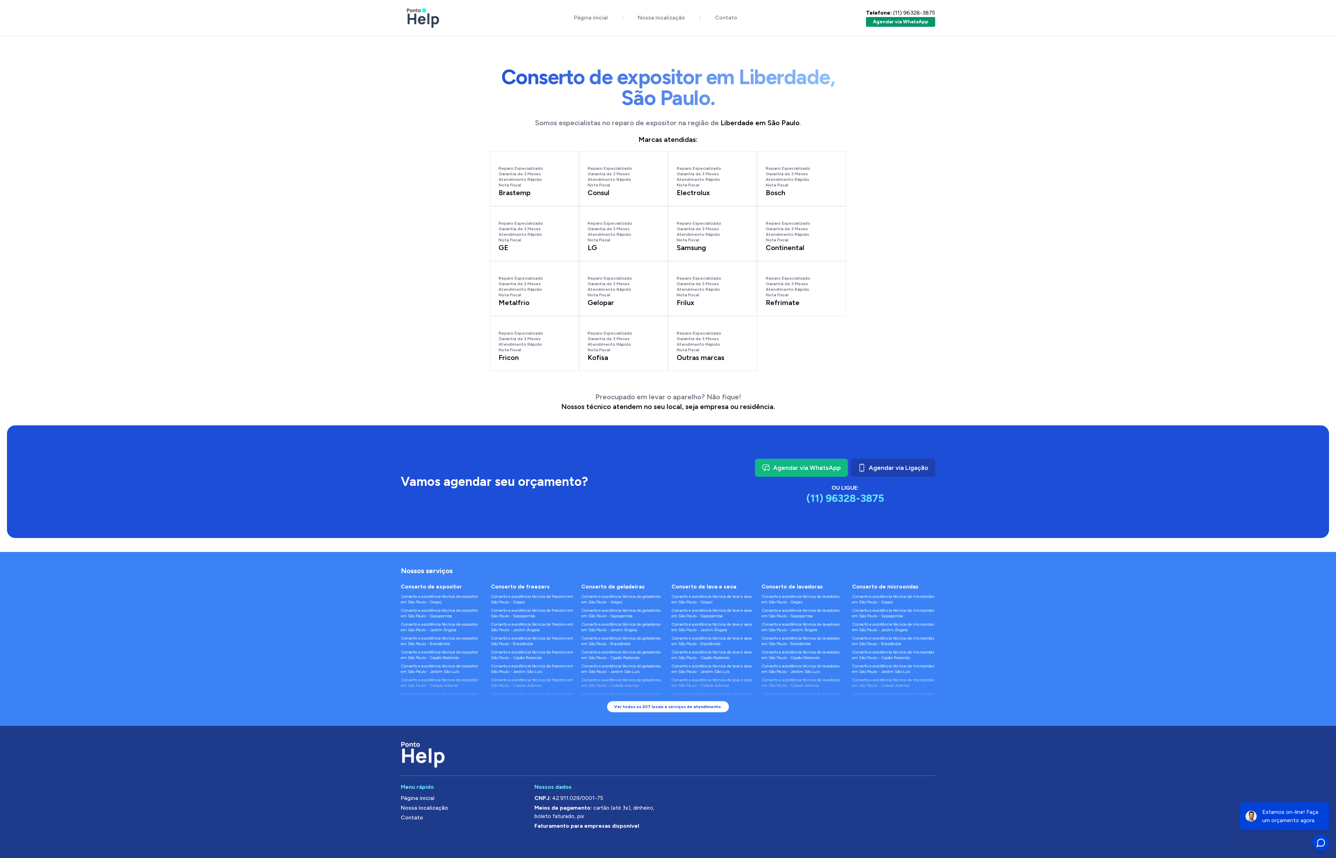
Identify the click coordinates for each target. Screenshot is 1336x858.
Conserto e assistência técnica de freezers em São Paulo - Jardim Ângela (532, 627)
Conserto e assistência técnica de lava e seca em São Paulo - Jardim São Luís (711, 669)
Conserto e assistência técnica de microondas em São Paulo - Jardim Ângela (893, 627)
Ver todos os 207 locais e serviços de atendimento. (668, 706)
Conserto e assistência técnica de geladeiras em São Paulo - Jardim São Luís (621, 669)
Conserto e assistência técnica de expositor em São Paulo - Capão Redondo (439, 655)
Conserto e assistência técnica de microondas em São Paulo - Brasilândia (893, 641)
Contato (726, 17)
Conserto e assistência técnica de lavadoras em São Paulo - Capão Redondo (801, 655)
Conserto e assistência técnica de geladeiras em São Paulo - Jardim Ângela (621, 627)
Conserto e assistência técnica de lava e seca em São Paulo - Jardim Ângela (711, 627)
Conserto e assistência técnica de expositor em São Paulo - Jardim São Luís (439, 669)
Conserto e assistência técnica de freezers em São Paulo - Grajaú (532, 599)
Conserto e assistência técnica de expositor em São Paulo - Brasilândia (439, 641)
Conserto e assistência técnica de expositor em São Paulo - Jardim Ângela (439, 627)
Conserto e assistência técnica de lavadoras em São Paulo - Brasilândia (801, 641)
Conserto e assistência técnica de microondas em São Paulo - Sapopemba (893, 613)
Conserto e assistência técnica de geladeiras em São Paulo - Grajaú (621, 599)
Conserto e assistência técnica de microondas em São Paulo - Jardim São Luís (893, 669)
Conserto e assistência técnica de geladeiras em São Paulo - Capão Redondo (621, 655)
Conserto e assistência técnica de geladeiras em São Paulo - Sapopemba (621, 613)
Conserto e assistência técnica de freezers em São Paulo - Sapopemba (532, 613)
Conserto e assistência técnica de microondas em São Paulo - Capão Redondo (893, 655)
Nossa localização (661, 17)
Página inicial (591, 17)
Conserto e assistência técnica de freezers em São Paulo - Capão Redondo (532, 655)
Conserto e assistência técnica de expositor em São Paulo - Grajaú (439, 599)
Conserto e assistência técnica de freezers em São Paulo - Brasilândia (532, 641)
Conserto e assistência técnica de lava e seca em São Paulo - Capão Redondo (711, 655)
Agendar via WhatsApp (900, 22)
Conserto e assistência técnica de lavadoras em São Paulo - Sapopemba (801, 613)
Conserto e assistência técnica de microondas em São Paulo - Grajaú (893, 599)
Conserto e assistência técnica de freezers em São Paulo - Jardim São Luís (532, 669)
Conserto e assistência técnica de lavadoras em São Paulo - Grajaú (801, 599)
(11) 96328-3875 (900, 12)
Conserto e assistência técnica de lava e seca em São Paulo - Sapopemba (711, 613)
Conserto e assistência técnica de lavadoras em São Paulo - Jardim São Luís (801, 669)
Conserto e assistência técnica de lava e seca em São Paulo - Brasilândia (711, 641)
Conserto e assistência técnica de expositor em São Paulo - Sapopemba (439, 613)
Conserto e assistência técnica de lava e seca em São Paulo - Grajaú (711, 599)
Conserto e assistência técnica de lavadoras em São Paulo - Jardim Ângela (801, 627)
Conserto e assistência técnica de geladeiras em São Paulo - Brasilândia (621, 641)
